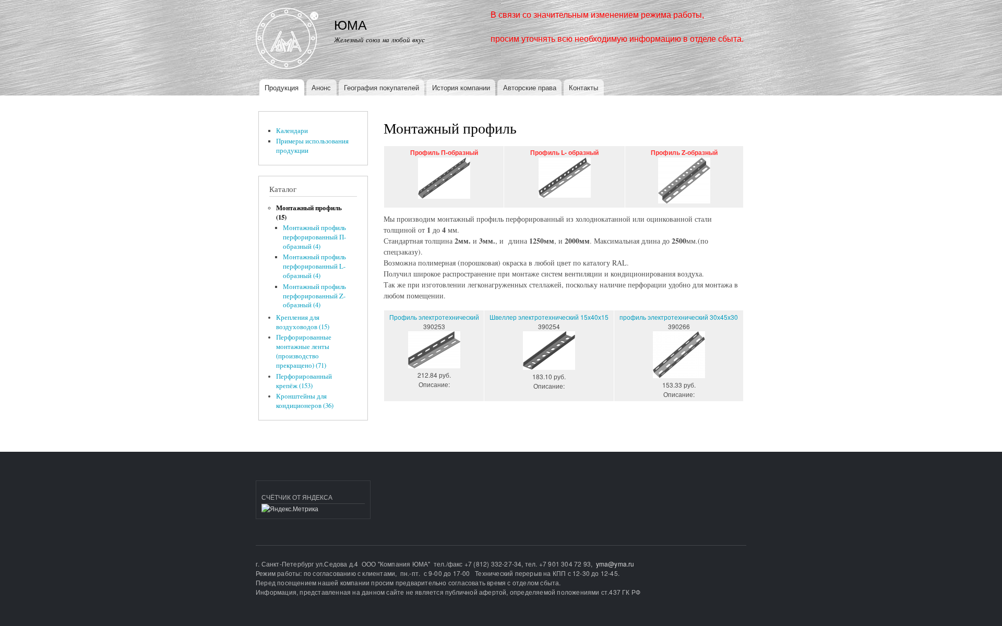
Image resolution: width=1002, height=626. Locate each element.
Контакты (583, 87)
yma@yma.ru (615, 563)
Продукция (282, 87)
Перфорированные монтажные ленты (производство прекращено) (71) (303, 351)
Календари (292, 130)
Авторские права (529, 87)
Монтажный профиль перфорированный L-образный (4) (314, 266)
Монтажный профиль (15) (309, 212)
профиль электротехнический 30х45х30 (678, 316)
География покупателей (381, 87)
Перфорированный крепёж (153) (304, 381)
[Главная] (288, 39)
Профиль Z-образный (684, 152)
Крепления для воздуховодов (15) (302, 322)
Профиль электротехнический (434, 316)
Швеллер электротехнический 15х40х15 (549, 316)
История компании (461, 87)
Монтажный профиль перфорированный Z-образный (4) (314, 296)
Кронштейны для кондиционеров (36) (304, 401)
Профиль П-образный (444, 152)
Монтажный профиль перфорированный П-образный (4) (314, 237)
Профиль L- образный (564, 152)
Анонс (321, 87)
